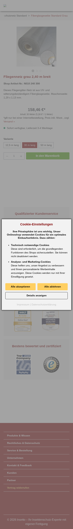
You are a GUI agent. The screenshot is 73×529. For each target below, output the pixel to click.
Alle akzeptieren (20, 286)
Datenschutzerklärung (44, 304)
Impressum (23, 304)
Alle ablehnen (52, 286)
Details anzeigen (37, 295)
